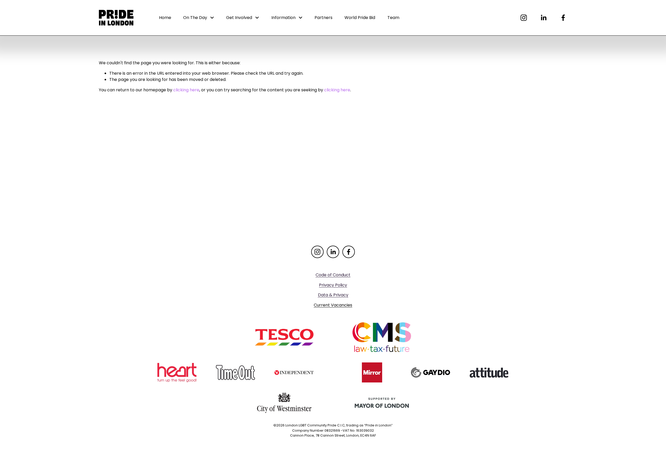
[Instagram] (524, 18)
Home (165, 18)
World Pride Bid (359, 18)
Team (393, 18)
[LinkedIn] (543, 18)
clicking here (186, 90)
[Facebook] (563, 18)
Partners (323, 18)
